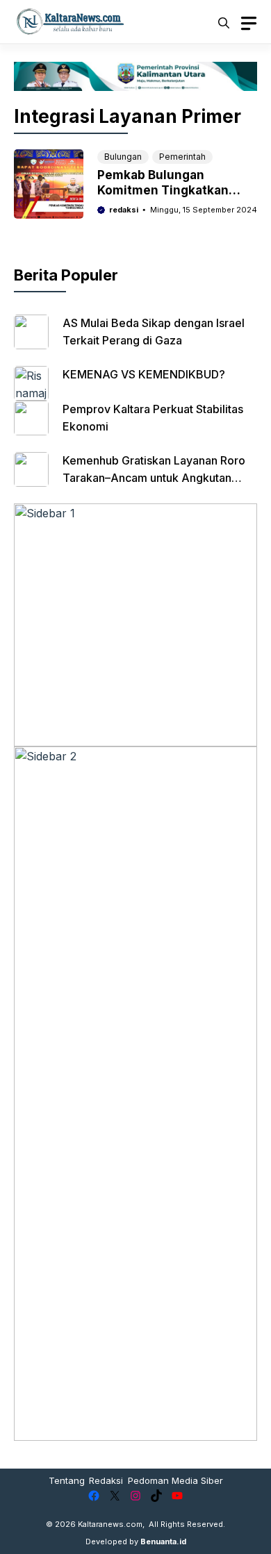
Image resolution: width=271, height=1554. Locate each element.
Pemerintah (182, 156)
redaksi (123, 210)
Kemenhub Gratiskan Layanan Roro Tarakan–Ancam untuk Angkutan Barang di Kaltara (154, 477)
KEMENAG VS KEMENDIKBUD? (144, 374)
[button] (223, 21)
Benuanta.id (163, 1541)
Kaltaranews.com (110, 1524)
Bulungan (123, 156)
